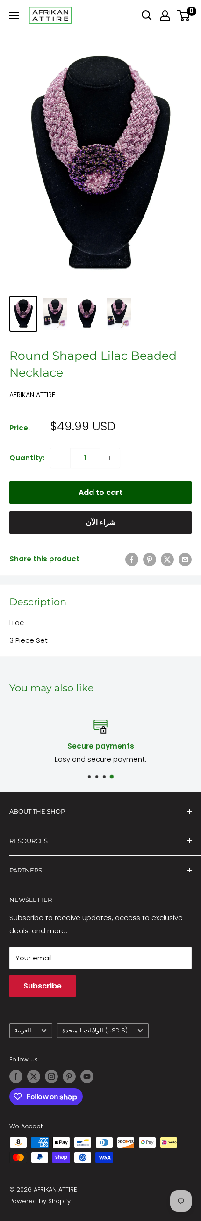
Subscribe (42, 986)
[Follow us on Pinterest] (69, 1076)
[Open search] (147, 15)
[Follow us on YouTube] (86, 1076)
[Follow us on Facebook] (15, 1076)
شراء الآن (100, 522)
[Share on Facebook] (131, 559)
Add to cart (100, 492)
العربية (22, 1030)
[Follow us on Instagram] (51, 1076)
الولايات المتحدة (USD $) (95, 1030)
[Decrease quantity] (60, 458)
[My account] (165, 15)
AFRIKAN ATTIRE (32, 395)
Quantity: (26, 458)
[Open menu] (14, 15)
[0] (184, 15)
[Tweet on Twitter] (167, 559)
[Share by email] (185, 559)
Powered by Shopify (40, 1201)
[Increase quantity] (110, 458)
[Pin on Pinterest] (149, 559)
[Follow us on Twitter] (33, 1076)
